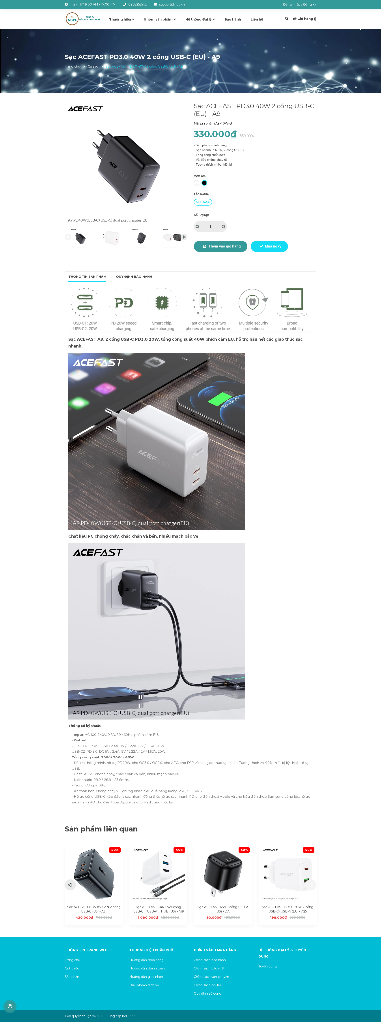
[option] (80, 238)
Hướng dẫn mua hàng (146, 960)
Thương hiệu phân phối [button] (152, 950)
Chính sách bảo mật (209, 968)
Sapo (131, 1016)
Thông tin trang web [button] (86, 950)
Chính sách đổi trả (207, 985)
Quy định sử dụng (207, 994)
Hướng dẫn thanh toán (147, 968)
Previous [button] (68, 237)
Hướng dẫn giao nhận (146, 977)
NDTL (101, 1016)
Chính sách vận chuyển (211, 977)
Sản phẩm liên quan (101, 829)
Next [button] (184, 237)
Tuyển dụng (267, 966)
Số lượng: (201, 215)
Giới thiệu (72, 968)
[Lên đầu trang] (373, 1001)
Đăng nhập (291, 4)
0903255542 (137, 4)
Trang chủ (72, 960)
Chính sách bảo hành (210, 960)
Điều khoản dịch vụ (144, 985)
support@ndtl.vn (172, 4)
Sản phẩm (72, 977)
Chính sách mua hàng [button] (215, 950)
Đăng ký (309, 4)
